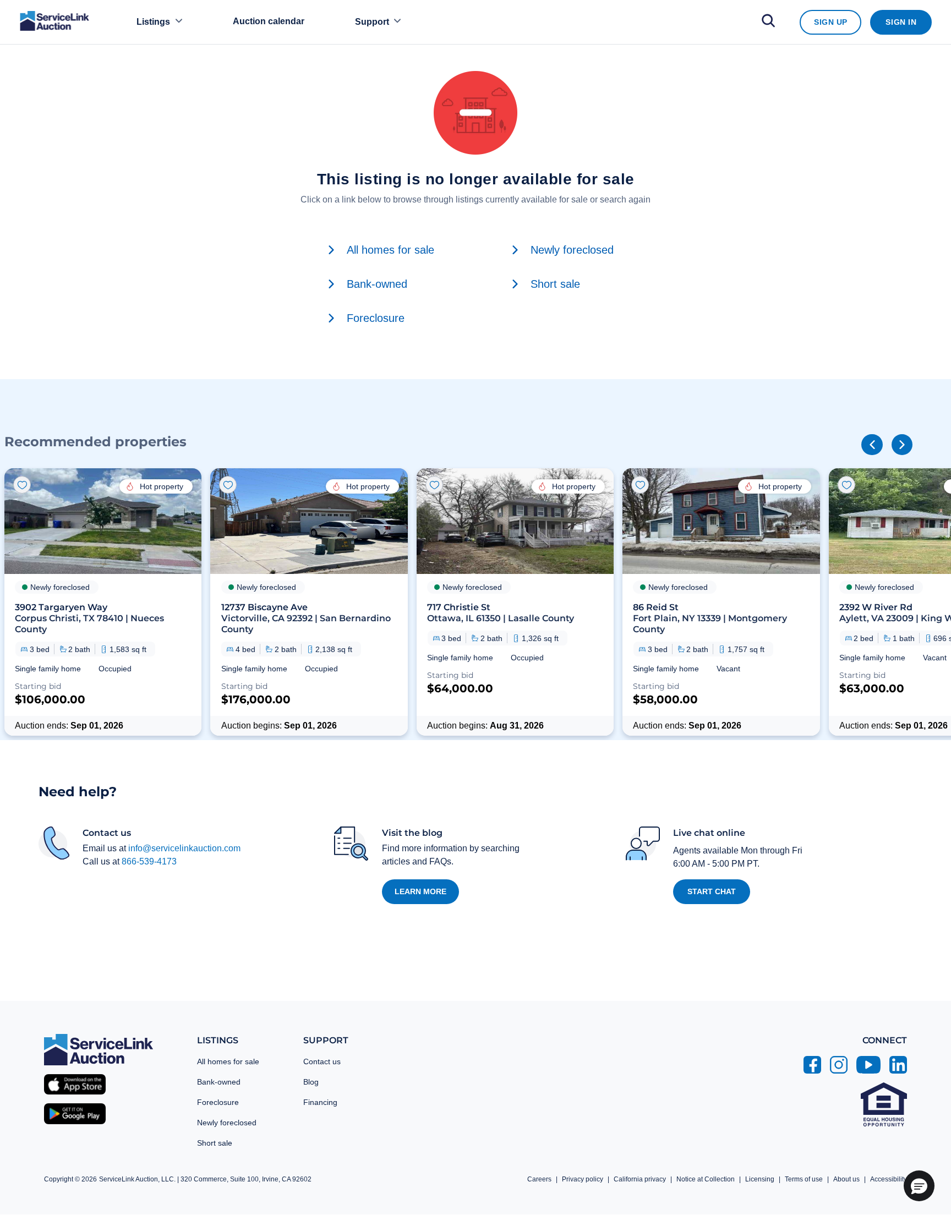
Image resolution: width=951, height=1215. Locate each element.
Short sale (214, 1143)
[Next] (902, 444)
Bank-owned (219, 1081)
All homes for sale (228, 1061)
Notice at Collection (705, 1179)
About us (846, 1179)
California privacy (640, 1179)
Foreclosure (218, 1102)
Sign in (901, 22)
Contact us (322, 1061)
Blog (311, 1081)
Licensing (759, 1179)
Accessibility (888, 1179)
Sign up (831, 22)
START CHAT (711, 891)
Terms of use (804, 1179)
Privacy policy (582, 1179)
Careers (539, 1179)
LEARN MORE (420, 891)
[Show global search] (768, 22)
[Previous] (871, 444)
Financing (320, 1102)
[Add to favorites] (22, 485)
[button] (103, 602)
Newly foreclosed (226, 1122)
